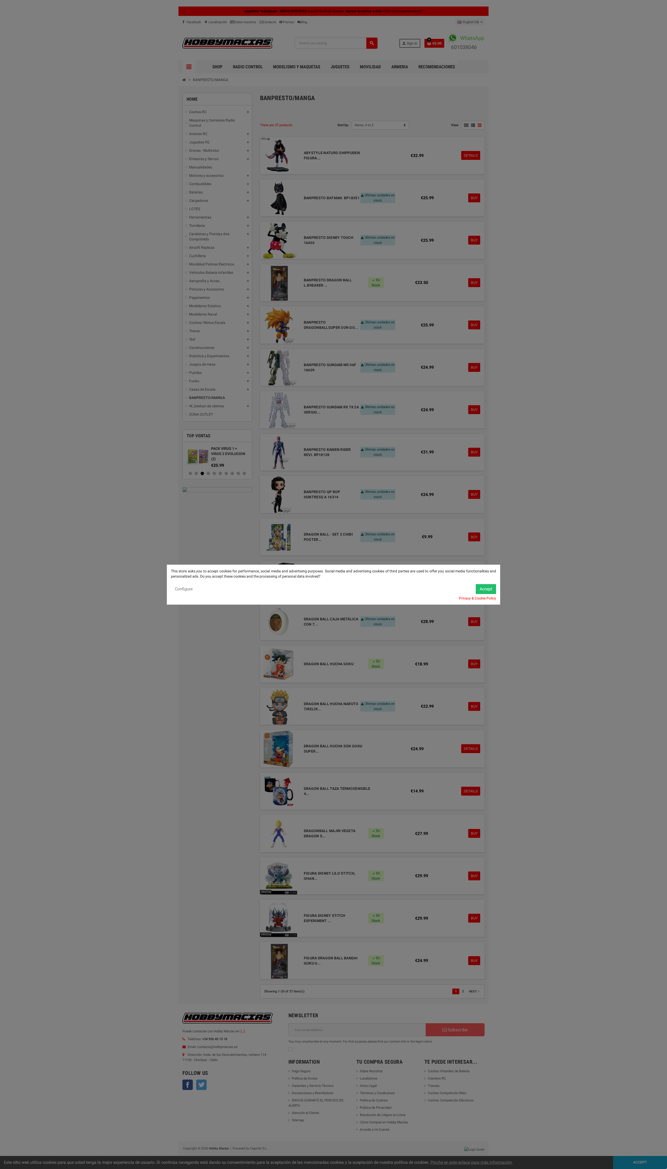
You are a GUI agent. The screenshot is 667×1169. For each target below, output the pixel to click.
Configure (184, 588)
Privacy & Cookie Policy (477, 598)
